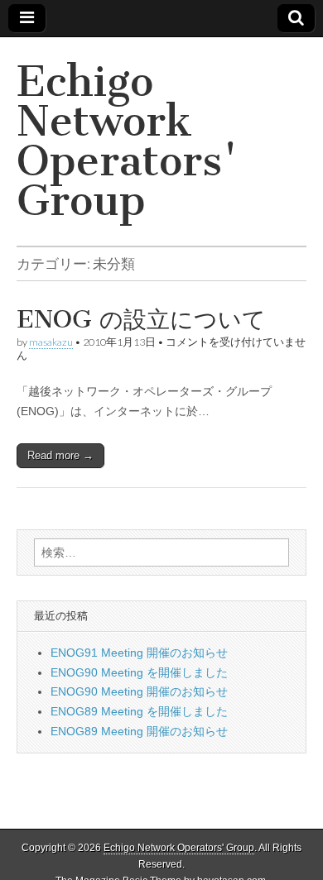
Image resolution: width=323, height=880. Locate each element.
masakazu (51, 342)
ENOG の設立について (141, 319)
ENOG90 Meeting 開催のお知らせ (139, 691)
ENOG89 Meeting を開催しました (139, 711)
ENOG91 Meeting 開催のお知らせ (139, 652)
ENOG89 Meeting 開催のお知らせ (139, 731)
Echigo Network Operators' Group (128, 141)
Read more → (60, 455)
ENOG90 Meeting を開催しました (139, 672)
